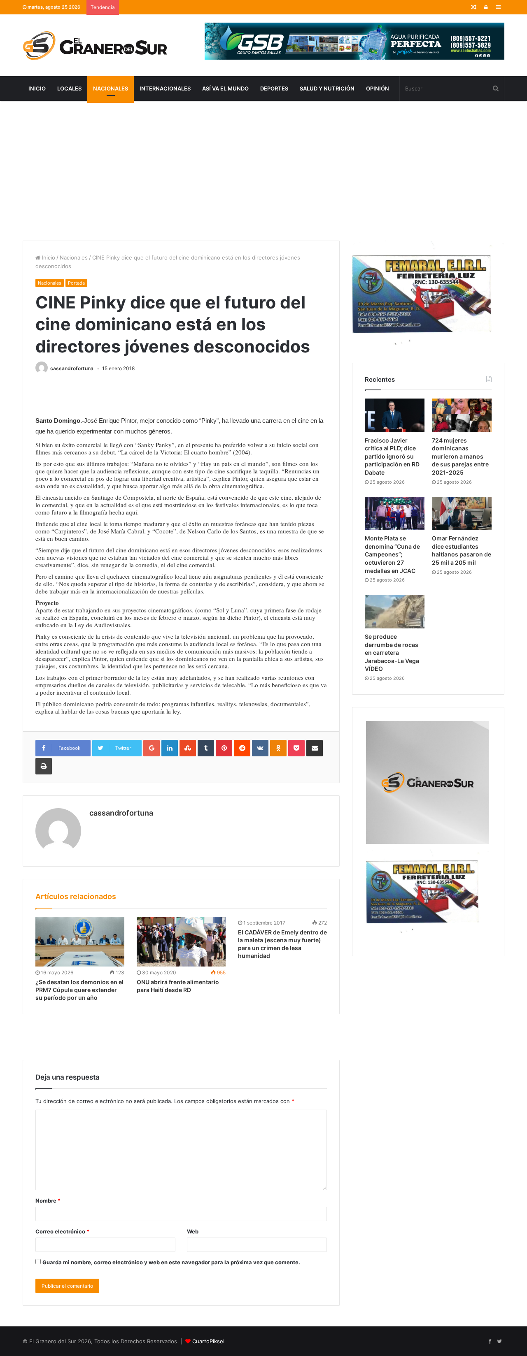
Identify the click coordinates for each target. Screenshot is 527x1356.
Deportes (274, 88)
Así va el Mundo (225, 88)
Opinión (377, 88)
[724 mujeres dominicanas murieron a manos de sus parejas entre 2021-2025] (462, 415)
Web (192, 1231)
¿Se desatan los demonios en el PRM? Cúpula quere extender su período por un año (79, 989)
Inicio (37, 88)
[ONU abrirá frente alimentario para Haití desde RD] (181, 942)
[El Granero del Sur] (95, 45)
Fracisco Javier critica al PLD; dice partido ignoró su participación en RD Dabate (392, 456)
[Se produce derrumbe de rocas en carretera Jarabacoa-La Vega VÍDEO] (394, 611)
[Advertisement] (263, 170)
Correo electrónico (62, 1231)
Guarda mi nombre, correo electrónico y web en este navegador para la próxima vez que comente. (171, 1262)
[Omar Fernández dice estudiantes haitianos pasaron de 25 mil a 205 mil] (462, 514)
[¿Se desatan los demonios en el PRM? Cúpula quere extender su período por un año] (79, 942)
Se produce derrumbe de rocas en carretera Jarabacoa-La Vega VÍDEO (392, 652)
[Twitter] (499, 1342)
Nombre (48, 1200)
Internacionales (165, 88)
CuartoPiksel (208, 1341)
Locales (69, 88)
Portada (76, 283)
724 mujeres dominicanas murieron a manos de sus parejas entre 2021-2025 (460, 456)
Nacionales (110, 88)
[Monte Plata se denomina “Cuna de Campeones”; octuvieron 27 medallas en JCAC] (394, 514)
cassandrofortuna (71, 368)
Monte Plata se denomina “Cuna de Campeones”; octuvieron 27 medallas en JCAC (392, 554)
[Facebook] (489, 1342)
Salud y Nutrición (327, 88)
